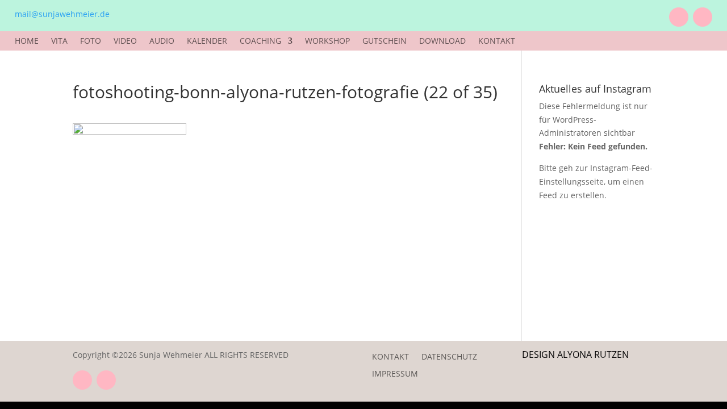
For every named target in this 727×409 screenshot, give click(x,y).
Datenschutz (449, 357)
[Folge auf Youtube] (678, 17)
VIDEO (125, 41)
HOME (27, 41)
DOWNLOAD (442, 41)
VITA (59, 41)
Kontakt (390, 357)
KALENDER (207, 41)
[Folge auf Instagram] (702, 17)
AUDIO (161, 41)
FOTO (90, 41)
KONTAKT (496, 41)
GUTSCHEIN (384, 41)
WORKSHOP (327, 41)
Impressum (395, 374)
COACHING (260, 41)
